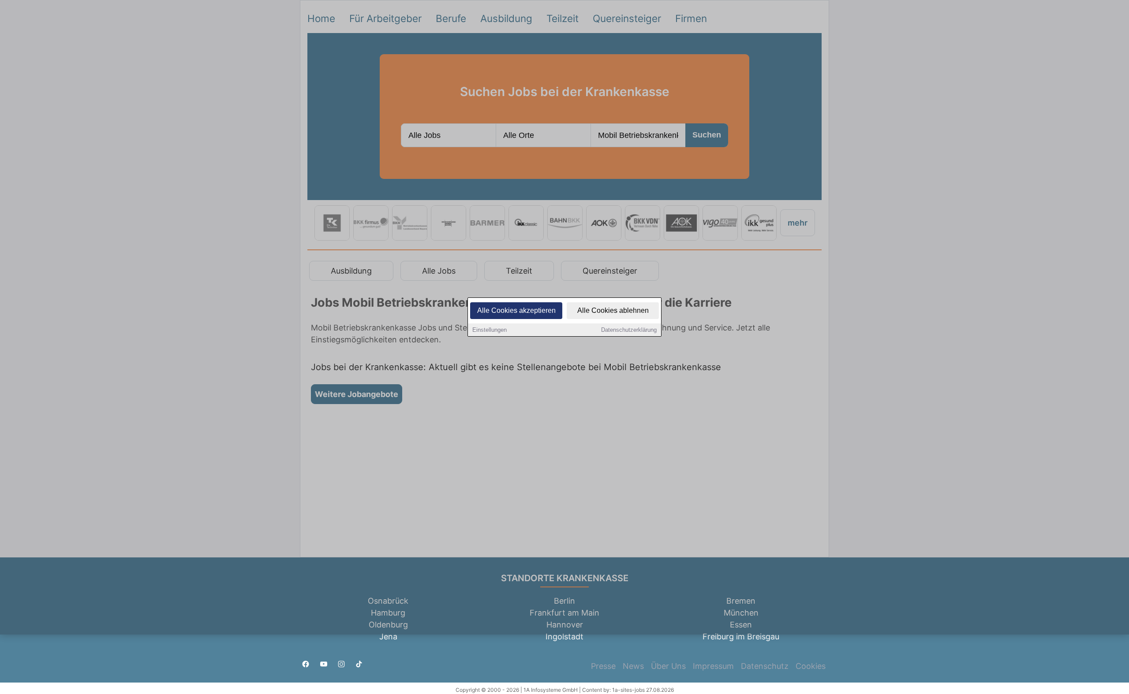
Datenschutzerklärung (629, 330)
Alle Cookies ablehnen (613, 310)
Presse (603, 666)
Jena (388, 636)
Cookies (811, 666)
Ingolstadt (564, 636)
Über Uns (668, 666)
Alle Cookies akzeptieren (516, 310)
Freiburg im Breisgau (741, 636)
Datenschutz (765, 666)
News (633, 666)
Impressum (713, 666)
